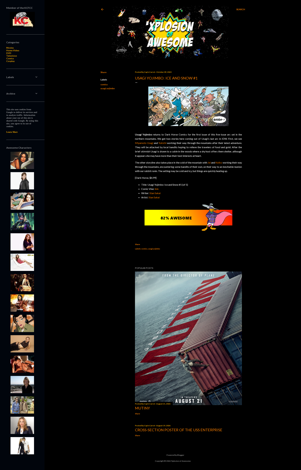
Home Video (12, 50)
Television (11, 55)
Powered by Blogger (175, 455)
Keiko (219, 162)
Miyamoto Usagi (144, 142)
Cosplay (10, 61)
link (157, 188)
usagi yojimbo (107, 88)
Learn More (12, 132)
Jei (209, 162)
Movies (10, 47)
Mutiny (142, 408)
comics (104, 84)
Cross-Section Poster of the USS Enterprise (178, 430)
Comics (10, 58)
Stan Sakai (155, 193)
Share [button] (103, 72)
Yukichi (162, 142)
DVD (8, 53)
